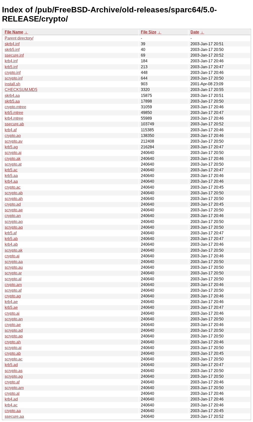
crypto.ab (13, 353)
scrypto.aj (13, 153)
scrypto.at (13, 164)
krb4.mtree (14, 118)
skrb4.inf (12, 44)
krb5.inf (11, 67)
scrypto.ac (13, 359)
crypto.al (12, 393)
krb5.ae (11, 307)
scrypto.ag (14, 376)
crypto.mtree (15, 107)
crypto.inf (13, 72)
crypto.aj (12, 256)
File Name (14, 32)
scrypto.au (14, 267)
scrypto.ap (14, 336)
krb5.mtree (14, 113)
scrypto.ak (13, 250)
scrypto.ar (13, 273)
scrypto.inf (13, 78)
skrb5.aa (12, 101)
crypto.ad (13, 204)
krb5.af (11, 233)
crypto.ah (13, 342)
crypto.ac (13, 187)
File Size (148, 32)
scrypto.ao (14, 222)
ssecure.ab (14, 124)
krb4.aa (11, 181)
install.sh (12, 84)
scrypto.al (13, 279)
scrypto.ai (13, 348)
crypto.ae (13, 325)
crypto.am (13, 285)
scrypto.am (14, 388)
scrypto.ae (14, 210)
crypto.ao (13, 135)
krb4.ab (11, 244)
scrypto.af (13, 290)
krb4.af (11, 130)
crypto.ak (13, 158)
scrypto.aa (14, 262)
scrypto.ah (14, 199)
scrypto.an (14, 319)
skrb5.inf (12, 49)
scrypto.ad (14, 330)
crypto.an (13, 216)
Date (194, 32)
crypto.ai (12, 313)
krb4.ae (11, 302)
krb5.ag (11, 147)
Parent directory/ (19, 38)
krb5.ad (11, 365)
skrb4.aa (12, 95)
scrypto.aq (14, 227)
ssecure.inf (14, 55)
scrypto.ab (14, 193)
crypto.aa (13, 411)
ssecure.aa (14, 416)
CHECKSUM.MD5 (21, 90)
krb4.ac (11, 405)
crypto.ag (13, 296)
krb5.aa (11, 176)
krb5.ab (11, 239)
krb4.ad (11, 399)
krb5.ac (11, 170)
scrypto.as (13, 371)
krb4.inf (11, 61)
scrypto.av (13, 141)
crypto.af (12, 382)
